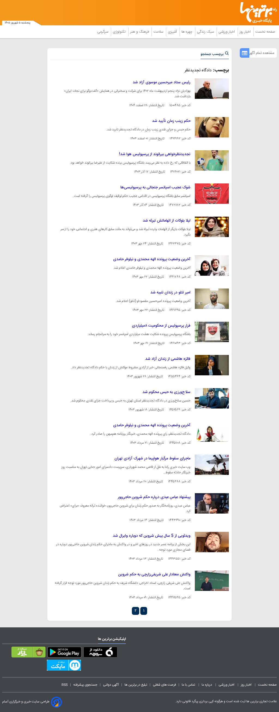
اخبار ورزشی (227, 32)
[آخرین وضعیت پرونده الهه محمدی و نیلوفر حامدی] (212, 265)
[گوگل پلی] (64, 653)
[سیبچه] (100, 653)
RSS (65, 685)
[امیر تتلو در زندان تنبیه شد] (212, 299)
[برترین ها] (260, 12)
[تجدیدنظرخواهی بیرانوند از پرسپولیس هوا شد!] (212, 160)
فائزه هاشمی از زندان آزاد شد (167, 359)
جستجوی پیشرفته (85, 685)
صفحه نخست (265, 32)
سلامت (158, 32)
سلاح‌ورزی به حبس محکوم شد (166, 392)
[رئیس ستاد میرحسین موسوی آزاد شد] (212, 88)
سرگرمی (103, 32)
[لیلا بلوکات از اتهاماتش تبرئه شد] (212, 227)
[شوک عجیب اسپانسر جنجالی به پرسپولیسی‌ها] (212, 193)
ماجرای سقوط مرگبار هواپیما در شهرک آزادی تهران (152, 459)
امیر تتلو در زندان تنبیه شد (170, 293)
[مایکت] (64, 666)
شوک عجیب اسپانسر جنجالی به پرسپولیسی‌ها (155, 188)
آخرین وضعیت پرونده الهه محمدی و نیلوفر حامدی (151, 259)
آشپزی (173, 32)
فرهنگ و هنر (140, 32)
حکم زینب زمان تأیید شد (171, 121)
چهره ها (187, 32)
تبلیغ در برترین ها (136, 685)
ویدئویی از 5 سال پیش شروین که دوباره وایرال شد (151, 536)
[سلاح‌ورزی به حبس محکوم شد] (212, 398)
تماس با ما (189, 685)
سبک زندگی (206, 32)
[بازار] (28, 653)
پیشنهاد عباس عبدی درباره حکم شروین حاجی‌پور (154, 497)
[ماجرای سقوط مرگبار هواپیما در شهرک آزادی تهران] (212, 465)
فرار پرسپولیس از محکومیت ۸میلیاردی (161, 326)
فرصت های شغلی (164, 685)
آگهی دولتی (111, 685)
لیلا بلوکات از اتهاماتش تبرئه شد (166, 221)
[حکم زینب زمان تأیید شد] (212, 127)
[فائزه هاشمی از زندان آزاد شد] (212, 365)
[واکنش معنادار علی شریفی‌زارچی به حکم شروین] (212, 580)
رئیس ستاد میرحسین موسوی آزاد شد (161, 82)
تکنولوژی (120, 32)
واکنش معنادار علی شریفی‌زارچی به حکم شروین (154, 575)
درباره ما (207, 685)
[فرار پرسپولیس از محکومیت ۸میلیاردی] (212, 332)
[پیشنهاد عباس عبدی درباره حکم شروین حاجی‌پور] (212, 503)
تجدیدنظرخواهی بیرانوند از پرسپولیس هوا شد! (154, 154)
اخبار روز (245, 32)
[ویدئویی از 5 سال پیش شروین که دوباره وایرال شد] (212, 542)
